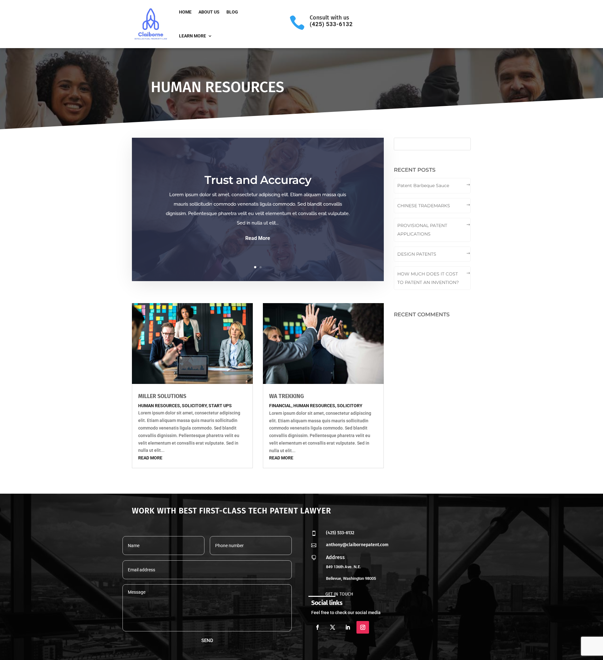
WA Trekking (286, 396)
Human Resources (159, 405)
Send (207, 640)
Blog (232, 11)
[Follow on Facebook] (317, 627)
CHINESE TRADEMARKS (423, 205)
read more (150, 457)
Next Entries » (360, 487)
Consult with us (329, 17)
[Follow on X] (332, 627)
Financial (280, 405)
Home (185, 11)
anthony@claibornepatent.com (357, 544)
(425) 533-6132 (340, 532)
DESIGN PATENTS (416, 254)
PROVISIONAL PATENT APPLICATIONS (422, 230)
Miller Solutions (162, 396)
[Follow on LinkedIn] (347, 627)
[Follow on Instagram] (362, 627)
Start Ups (220, 405)
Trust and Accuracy (257, 180)
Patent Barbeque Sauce (423, 185)
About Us (209, 11)
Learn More (192, 35)
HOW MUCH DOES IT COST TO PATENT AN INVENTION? (428, 278)
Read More (257, 238)
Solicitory (194, 405)
